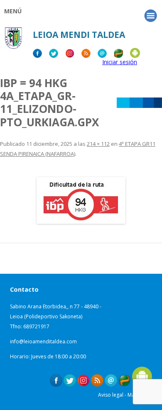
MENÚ (13, 11)
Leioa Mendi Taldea (79, 34)
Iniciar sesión (119, 62)
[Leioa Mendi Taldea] (13, 41)
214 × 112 (98, 144)
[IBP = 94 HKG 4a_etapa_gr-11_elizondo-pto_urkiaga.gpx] (81, 200)
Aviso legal (110, 394)
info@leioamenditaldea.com (43, 341)
